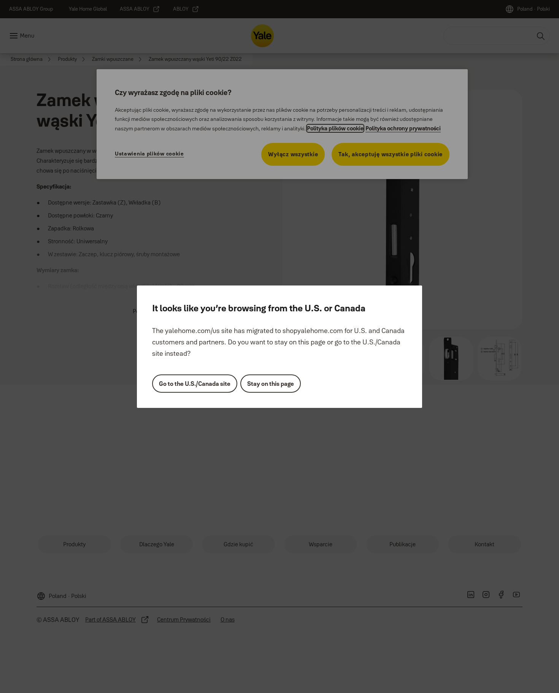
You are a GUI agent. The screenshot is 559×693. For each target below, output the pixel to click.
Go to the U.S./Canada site (194, 383)
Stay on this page (270, 383)
